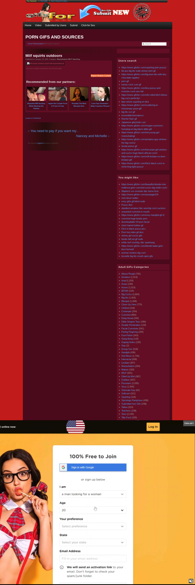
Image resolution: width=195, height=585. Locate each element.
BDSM (124, 290)
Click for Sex (88, 25)
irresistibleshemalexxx (132, 115)
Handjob (125, 352)
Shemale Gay (128, 390)
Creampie (126, 311)
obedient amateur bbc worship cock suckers (143, 208)
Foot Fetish (127, 335)
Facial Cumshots (129, 328)
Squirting (125, 397)
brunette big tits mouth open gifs (137, 256)
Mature (124, 369)
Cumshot (126, 314)
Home (28, 25)
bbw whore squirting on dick (135, 101)
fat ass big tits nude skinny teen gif (138, 71)
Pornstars (126, 383)
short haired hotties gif (132, 225)
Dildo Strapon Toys (130, 321)
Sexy (124, 386)
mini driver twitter (129, 198)
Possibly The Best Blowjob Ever (79, 105)
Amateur (125, 277)
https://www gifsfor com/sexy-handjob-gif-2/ (143, 215)
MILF (124, 373)
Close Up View (128, 304)
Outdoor (125, 379)
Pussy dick (127, 205)
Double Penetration (130, 325)
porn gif (125, 81)
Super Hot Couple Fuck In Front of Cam (57, 105)
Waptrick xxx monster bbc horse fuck (140, 191)
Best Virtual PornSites (59, 1)
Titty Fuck (126, 417)
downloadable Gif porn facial (135, 222)
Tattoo (124, 407)
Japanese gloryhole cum (133, 122)
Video (38, 25)
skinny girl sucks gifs (131, 235)
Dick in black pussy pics (133, 228)
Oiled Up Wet (128, 376)
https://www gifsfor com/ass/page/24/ (139, 194)
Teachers (126, 410)
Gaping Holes (128, 342)
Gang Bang (127, 338)
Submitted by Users (55, 25)
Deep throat (127, 318)
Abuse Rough (128, 273)
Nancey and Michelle (91, 136)
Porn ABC (44, 1)
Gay (123, 345)
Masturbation (38, 44)
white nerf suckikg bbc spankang (138, 242)
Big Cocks (126, 294)
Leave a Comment (33, 118)
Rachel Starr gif (129, 118)
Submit (74, 25)
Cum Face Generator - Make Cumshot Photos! (100, 105)
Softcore (125, 393)
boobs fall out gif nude (132, 239)
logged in (40, 143)
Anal (123, 280)
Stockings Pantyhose (132, 400)
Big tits (124, 297)
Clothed (125, 308)
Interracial (126, 359)
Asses (124, 287)
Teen (123, 414)
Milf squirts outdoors (43, 56)
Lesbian (125, 362)
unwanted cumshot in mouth (135, 211)
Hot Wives (126, 356)
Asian (124, 284)
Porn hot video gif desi (132, 232)
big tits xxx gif (128, 112)
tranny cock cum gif (131, 84)
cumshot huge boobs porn (134, 218)
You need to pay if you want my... (54, 131)
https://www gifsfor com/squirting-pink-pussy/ (143, 67)
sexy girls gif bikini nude (133, 201)
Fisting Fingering (129, 332)
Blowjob (125, 301)
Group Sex (126, 349)
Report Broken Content (101, 76)
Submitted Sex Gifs (131, 403)
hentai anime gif (129, 146)
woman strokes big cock (133, 252)
